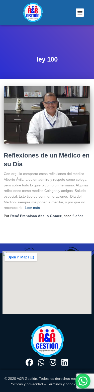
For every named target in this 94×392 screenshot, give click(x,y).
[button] (80, 12)
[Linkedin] (64, 362)
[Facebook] (29, 362)
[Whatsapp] (41, 362)
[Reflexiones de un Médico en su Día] (47, 115)
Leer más (32, 208)
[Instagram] (52, 362)
